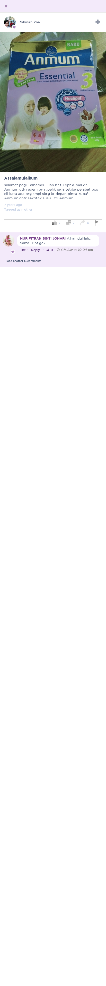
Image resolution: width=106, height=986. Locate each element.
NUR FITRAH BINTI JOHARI (43, 238)
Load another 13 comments (23, 261)
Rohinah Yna (29, 22)
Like (23, 250)
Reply (35, 250)
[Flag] (97, 223)
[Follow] (98, 22)
